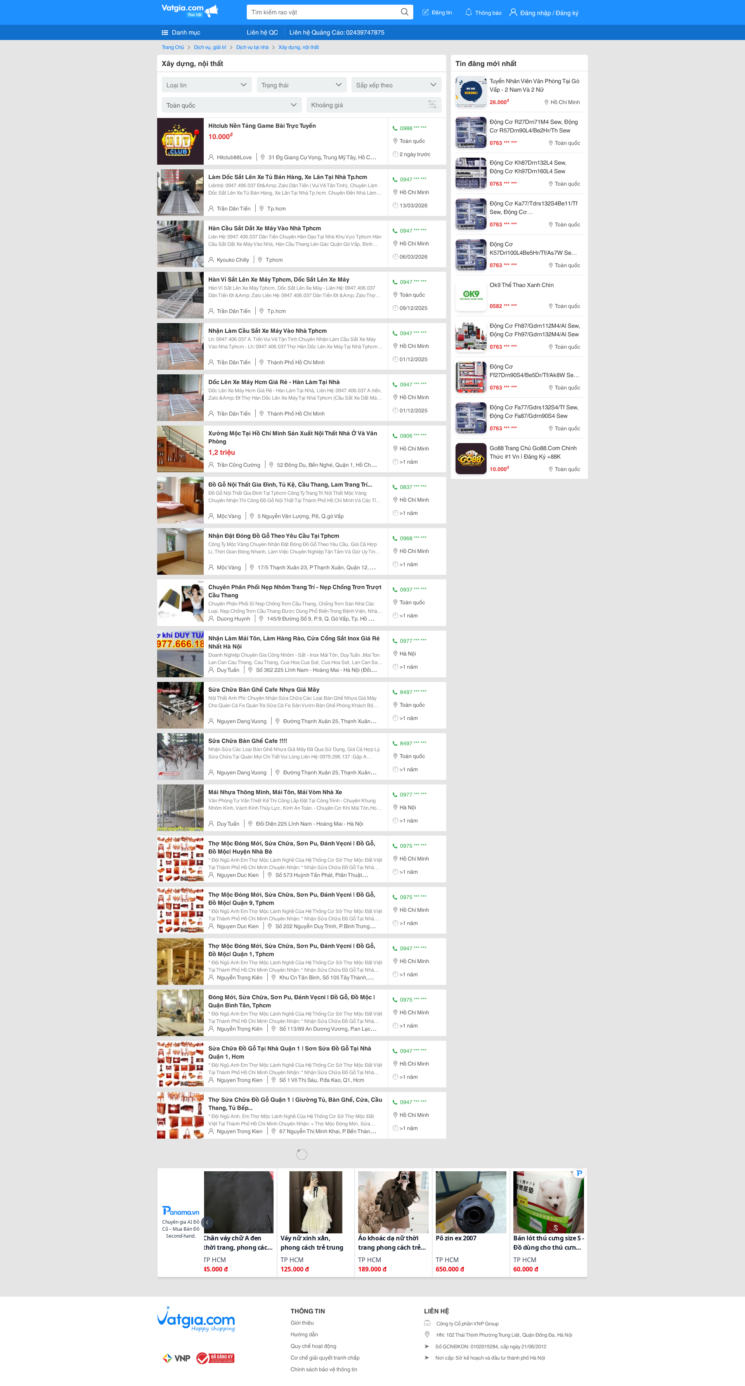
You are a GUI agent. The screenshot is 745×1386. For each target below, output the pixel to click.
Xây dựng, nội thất (299, 46)
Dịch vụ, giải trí (210, 46)
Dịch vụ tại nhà (252, 46)
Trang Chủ (173, 46)
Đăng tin (442, 12)
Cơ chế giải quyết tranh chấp (325, 1357)
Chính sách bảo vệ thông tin (324, 1369)
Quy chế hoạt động (313, 1345)
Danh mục (185, 31)
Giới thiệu (302, 1322)
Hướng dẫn (304, 1334)
